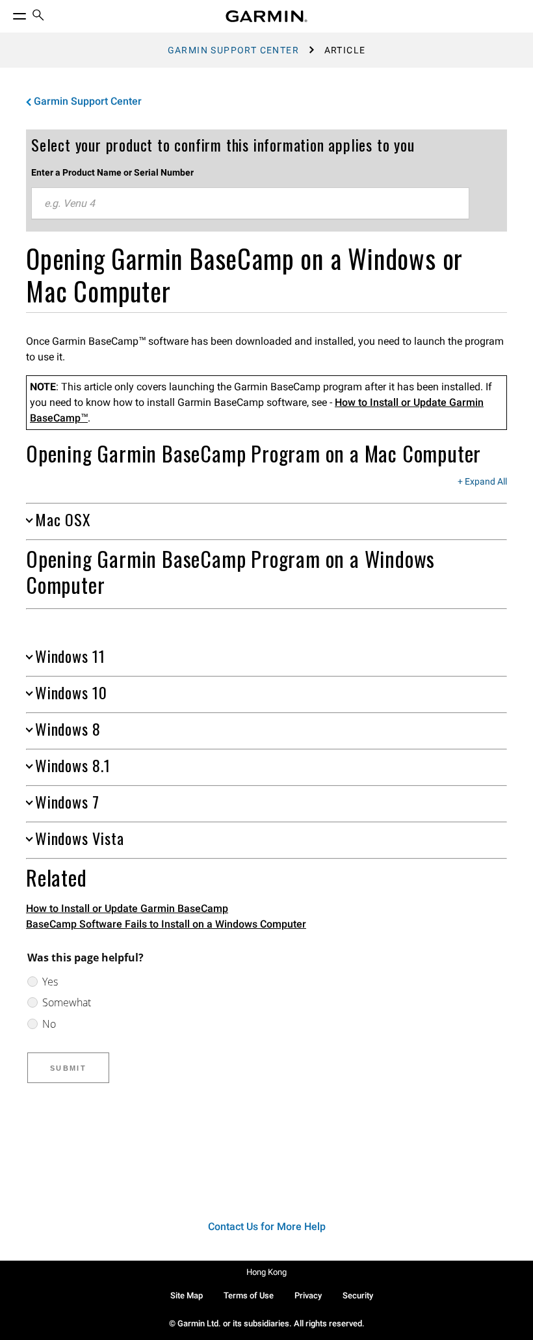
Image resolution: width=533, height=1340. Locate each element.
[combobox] (250, 203)
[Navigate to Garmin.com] (266, 16)
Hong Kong (266, 1272)
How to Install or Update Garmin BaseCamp (127, 908)
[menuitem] (38, 16)
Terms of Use (249, 1295)
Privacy (308, 1295)
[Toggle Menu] (8, 13)
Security (358, 1295)
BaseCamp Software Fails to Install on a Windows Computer (166, 924)
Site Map (186, 1295)
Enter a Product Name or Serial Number (112, 172)
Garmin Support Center (233, 50)
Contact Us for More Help (267, 1226)
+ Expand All (482, 482)
